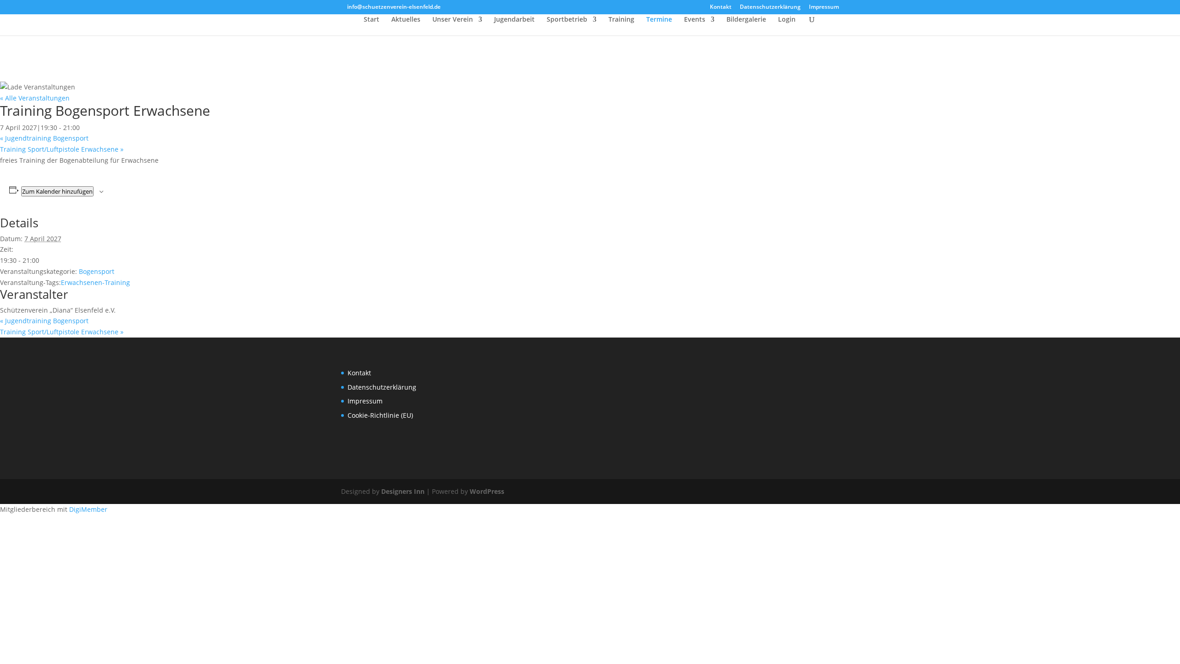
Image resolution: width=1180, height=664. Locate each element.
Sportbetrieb (567, 20)
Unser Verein (452, 20)
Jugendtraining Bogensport (44, 138)
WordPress (487, 491)
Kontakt (721, 7)
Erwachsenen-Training (95, 282)
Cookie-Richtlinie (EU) (380, 415)
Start (371, 20)
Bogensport (96, 271)
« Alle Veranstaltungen (35, 98)
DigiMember (88, 509)
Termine (659, 20)
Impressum (824, 7)
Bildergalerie (746, 20)
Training (621, 20)
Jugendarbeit (514, 20)
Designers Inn (403, 491)
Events (694, 20)
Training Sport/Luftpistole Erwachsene (62, 149)
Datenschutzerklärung (770, 7)
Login (787, 20)
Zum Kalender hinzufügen (57, 191)
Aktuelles (405, 20)
